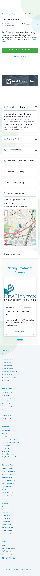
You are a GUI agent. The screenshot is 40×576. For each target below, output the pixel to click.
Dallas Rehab (6, 395)
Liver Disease (6, 445)
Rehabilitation (6, 510)
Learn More (20, 332)
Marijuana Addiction (8, 483)
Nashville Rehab (6, 398)
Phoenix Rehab (6, 410)
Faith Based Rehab (7, 527)
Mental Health (6, 430)
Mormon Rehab (6, 524)
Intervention (5, 448)
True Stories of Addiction (9, 548)
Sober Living (5, 513)
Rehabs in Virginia (7, 380)
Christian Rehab (6, 521)
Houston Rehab (6, 401)
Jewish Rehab (6, 518)
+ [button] (6, 212)
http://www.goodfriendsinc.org (15, 200)
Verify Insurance (6, 551)
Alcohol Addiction (7, 474)
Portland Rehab (6, 416)
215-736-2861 (10, 203)
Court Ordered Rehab (8, 454)
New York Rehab (6, 413)
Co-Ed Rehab (6, 515)
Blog (3, 545)
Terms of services (19, 569)
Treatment (6, 503)
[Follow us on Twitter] (6, 558)
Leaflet (34, 245)
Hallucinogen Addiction (8, 480)
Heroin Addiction (7, 495)
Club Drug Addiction (7, 492)
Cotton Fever (6, 436)
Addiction (5, 427)
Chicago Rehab (6, 418)
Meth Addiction (6, 489)
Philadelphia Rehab (7, 404)
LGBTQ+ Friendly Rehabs (9, 439)
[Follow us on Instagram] (10, 558)
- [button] (6, 214)
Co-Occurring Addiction (9, 533)
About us (5, 541)
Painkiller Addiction (7, 477)
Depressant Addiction (8, 471)
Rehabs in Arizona (7, 365)
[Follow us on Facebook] (3, 558)
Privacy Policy (29, 569)
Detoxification (6, 507)
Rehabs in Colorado (8, 368)
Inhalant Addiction (7, 486)
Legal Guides (5, 451)
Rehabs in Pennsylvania (9, 377)
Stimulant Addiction (7, 468)
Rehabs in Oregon (7, 374)
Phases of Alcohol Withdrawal (10, 442)
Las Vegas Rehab (7, 407)
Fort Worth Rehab (7, 392)
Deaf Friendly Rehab (8, 530)
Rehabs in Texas (6, 362)
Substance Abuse (8, 465)
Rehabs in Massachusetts (9, 371)
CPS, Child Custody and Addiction (11, 457)
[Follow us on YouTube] (14, 558)
